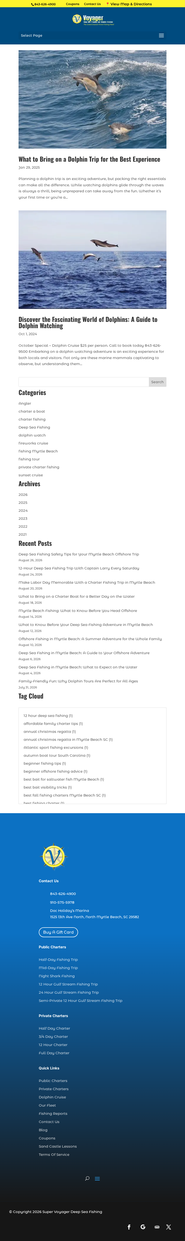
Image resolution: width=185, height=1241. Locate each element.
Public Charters (53, 1080)
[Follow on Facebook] (129, 1227)
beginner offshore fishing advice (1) (55, 771)
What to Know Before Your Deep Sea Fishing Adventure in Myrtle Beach (86, 624)
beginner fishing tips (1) (45, 763)
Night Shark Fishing (57, 976)
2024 (23, 510)
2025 (23, 502)
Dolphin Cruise (52, 1097)
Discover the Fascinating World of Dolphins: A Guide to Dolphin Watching (88, 322)
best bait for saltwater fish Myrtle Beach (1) (64, 779)
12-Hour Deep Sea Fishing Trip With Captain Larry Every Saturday (79, 568)
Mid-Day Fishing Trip (58, 967)
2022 (23, 526)
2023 (23, 518)
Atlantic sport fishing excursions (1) (56, 747)
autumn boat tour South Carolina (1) (57, 755)
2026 (23, 494)
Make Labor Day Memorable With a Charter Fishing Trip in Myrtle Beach (87, 582)
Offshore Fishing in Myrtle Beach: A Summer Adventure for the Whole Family (90, 639)
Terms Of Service (54, 1154)
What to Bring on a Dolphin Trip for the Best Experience (89, 159)
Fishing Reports (53, 1113)
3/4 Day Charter (53, 1036)
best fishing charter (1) (44, 803)
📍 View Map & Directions (129, 4)
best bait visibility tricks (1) (48, 787)
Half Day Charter (54, 1028)
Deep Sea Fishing (34, 427)
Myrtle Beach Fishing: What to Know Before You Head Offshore (78, 610)
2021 (23, 534)
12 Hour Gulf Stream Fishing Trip (68, 984)
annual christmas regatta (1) (50, 731)
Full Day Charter (54, 1053)
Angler (25, 403)
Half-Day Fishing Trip (58, 959)
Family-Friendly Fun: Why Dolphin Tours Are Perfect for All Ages (78, 681)
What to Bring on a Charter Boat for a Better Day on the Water (77, 596)
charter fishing (32, 419)
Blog (43, 1130)
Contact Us (92, 4)
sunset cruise (31, 475)
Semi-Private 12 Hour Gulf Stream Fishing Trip (80, 1000)
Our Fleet (47, 1105)
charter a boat (32, 411)
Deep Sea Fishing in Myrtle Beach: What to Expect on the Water (78, 667)
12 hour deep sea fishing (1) (48, 715)
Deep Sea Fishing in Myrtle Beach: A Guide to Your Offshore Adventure (84, 653)
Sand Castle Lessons (58, 1146)
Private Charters (54, 1089)
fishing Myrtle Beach (38, 451)
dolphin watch (32, 435)
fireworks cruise (33, 443)
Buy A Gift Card (58, 932)
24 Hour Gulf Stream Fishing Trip (69, 992)
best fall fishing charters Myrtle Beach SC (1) (65, 795)
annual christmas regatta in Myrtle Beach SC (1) (68, 739)
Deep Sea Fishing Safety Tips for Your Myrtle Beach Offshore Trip (79, 554)
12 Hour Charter (53, 1044)
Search (157, 382)
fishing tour (29, 459)
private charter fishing (39, 467)
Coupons (72, 4)
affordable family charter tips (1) (53, 723)
